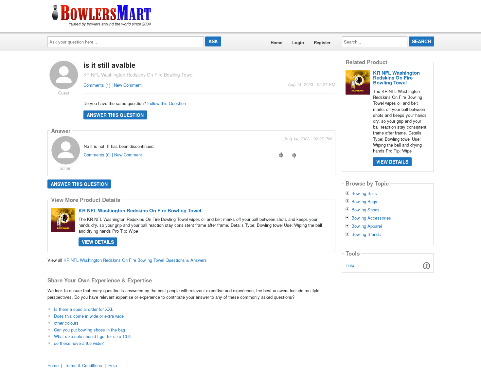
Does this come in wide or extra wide (89, 316)
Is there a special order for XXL (83, 309)
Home (276, 42)
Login (298, 42)
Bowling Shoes (365, 209)
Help (350, 265)
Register (322, 42)
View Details (98, 242)
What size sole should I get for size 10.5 (92, 336)
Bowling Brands (366, 234)
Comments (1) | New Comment (112, 85)
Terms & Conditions (83, 365)
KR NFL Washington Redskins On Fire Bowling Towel (140, 210)
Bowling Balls (364, 193)
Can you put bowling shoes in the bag (89, 330)
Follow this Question (166, 103)
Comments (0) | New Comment (113, 155)
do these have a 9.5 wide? (79, 343)
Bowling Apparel (366, 226)
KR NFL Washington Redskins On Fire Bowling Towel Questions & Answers (135, 260)
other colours (66, 323)
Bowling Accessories (371, 218)
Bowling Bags (364, 201)
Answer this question (115, 115)
